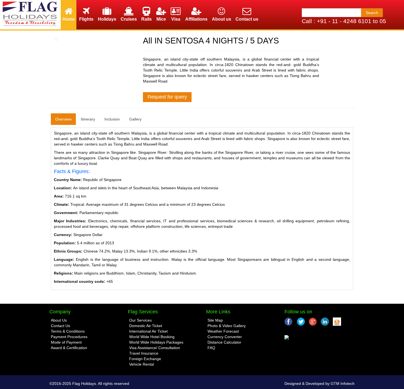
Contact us (247, 19)
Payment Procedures (69, 337)
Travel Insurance (143, 353)
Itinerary (88, 119)
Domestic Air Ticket (145, 326)
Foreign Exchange (145, 359)
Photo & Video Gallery (226, 326)
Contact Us (60, 326)
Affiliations (196, 19)
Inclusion (112, 119)
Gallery (135, 119)
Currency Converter (224, 337)
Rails (146, 19)
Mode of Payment (66, 342)
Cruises (129, 19)
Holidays (107, 19)
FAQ (211, 348)
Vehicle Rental (141, 364)
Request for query (167, 97)
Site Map (215, 320)
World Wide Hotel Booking (152, 337)
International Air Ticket (148, 331)
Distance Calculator (224, 342)
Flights (86, 19)
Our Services (140, 320)
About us (221, 19)
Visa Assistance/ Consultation (154, 348)
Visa (175, 19)
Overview (63, 119)
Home (68, 19)
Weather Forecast (223, 331)
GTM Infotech (343, 383)
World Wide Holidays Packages (156, 342)
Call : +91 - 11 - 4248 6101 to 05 (344, 21)
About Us (59, 320)
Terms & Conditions (68, 331)
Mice (161, 19)
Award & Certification (69, 348)
